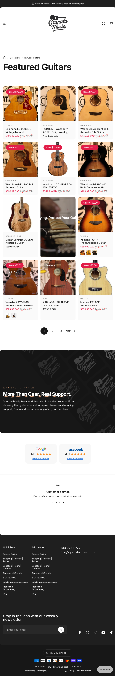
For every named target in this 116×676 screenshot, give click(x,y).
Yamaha (84, 236)
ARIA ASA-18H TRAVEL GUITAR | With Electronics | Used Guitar (58, 305)
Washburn (48, 125)
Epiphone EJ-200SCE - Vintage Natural (19, 130)
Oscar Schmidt (13, 236)
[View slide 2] (56, 503)
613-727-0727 (10, 577)
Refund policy (30, 671)
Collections (15, 58)
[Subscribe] (61, 630)
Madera (84, 299)
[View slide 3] (60, 503)
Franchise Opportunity (9, 588)
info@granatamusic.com (15, 582)
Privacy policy (42, 671)
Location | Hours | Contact (12, 567)
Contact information (83, 671)
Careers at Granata (12, 573)
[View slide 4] (63, 503)
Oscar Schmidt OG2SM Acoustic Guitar (19, 241)
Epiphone (9, 125)
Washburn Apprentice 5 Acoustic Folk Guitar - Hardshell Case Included (95, 132)
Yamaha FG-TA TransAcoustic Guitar (93, 241)
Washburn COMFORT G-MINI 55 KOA (57, 186)
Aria (45, 299)
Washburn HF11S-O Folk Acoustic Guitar (19, 186)
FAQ (5, 594)
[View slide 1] (52, 503)
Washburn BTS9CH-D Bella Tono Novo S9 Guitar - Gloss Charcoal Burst (94, 189)
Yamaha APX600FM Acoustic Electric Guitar (19, 304)
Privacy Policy (10, 554)
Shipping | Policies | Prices (13, 560)
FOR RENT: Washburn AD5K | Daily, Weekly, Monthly (55, 132)
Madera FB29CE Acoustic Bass (90, 304)
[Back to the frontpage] (4, 57)
